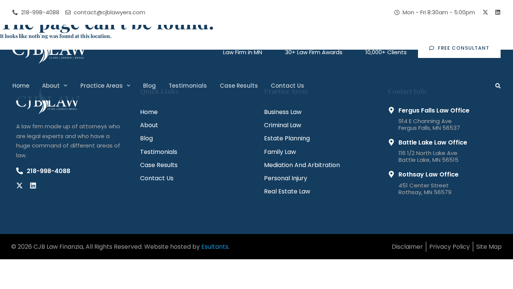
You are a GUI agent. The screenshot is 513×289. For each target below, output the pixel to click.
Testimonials (188, 86)
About (51, 86)
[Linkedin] (498, 12)
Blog (149, 86)
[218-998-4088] (19, 170)
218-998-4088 (48, 171)
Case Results (239, 86)
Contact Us (287, 86)
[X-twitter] (485, 12)
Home (20, 86)
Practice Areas (101, 86)
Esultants (214, 246)
